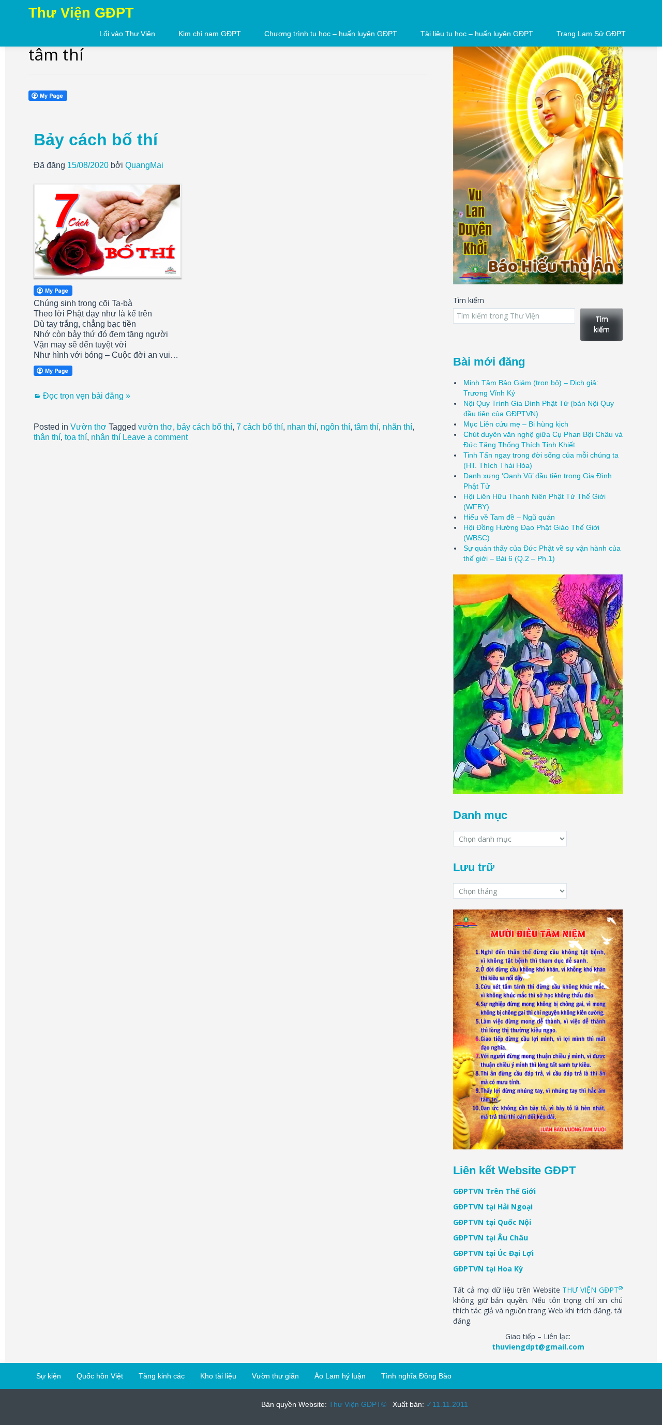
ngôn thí (335, 426)
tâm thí (366, 426)
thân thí (47, 437)
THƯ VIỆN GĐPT (592, 1290)
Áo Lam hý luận (340, 1376)
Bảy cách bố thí (96, 139)
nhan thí (302, 426)
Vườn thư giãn (275, 1376)
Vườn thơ (88, 426)
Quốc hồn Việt (100, 1376)
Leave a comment (155, 437)
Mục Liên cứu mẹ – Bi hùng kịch (515, 424)
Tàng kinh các (162, 1376)
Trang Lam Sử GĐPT (591, 33)
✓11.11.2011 (446, 1404)
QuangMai (144, 165)
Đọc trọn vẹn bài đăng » (86, 395)
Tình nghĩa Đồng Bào (416, 1376)
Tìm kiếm (468, 300)
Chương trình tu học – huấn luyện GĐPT (330, 33)
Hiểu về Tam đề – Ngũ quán (509, 517)
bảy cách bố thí (204, 426)
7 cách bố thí (259, 426)
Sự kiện (48, 1376)
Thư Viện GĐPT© (356, 1404)
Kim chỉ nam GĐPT (209, 33)
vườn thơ (155, 426)
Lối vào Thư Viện (127, 33)
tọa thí (76, 437)
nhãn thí (397, 426)
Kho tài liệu (218, 1376)
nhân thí (106, 437)
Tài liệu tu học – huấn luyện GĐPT (476, 33)
